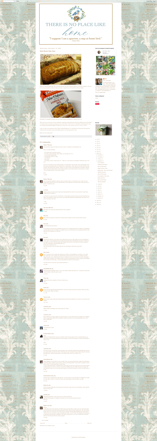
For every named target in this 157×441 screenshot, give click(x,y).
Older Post (89, 423)
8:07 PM (45, 248)
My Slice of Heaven (47, 333)
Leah (45, 190)
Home (66, 423)
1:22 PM (45, 321)
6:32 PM (45, 211)
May (99, 190)
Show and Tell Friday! (102, 166)
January (99, 198)
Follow (96, 98)
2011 (98, 149)
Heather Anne (46, 405)
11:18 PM (45, 273)
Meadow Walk (47, 145)
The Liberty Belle (47, 207)
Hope (45, 215)
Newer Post (42, 423)
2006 (98, 204)
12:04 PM (45, 390)
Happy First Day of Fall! (102, 168)
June (99, 188)
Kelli (106, 78)
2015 (98, 143)
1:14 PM (45, 401)
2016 (98, 141)
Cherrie (45, 325)
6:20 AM (45, 283)
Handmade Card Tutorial (102, 164)
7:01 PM (45, 233)
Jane (44, 237)
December (100, 154)
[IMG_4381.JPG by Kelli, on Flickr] (61, 118)
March (99, 194)
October (99, 158)
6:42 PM (45, 219)
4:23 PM (45, 174)
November (100, 157)
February (100, 196)
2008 (98, 200)
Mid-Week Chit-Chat (102, 172)
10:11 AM (46, 302)
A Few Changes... (101, 162)
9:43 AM (45, 371)
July (99, 186)
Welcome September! (102, 181)
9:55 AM (45, 380)
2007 (98, 202)
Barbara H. (46, 385)
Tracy (45, 223)
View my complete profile (100, 92)
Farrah (45, 287)
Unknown (46, 297)
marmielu (46, 394)
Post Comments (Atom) (49, 425)
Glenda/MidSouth (47, 268)
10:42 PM (45, 264)
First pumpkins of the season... (104, 176)
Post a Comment (45, 420)
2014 (98, 145)
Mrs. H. (45, 252)
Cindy (45, 278)
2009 (98, 153)
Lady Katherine (47, 359)
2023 (98, 139)
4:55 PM (45, 355)
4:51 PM (45, 344)
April (99, 192)
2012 (98, 147)
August (99, 184)
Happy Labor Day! (101, 177)
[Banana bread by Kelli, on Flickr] (61, 85)
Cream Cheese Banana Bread (77, 88)
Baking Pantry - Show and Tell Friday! (105, 170)
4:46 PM (45, 203)
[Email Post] (53, 136)
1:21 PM (45, 310)
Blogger (83, 437)
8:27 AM (45, 417)
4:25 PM (45, 185)
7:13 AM (45, 292)
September (100, 161)
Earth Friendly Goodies (48, 375)
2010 (98, 151)
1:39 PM (45, 329)
